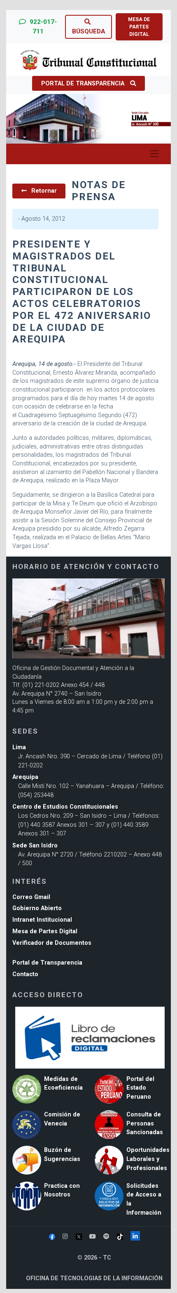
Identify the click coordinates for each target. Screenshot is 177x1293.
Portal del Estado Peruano (140, 1088)
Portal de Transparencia (82, 83)
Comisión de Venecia (62, 1119)
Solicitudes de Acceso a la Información (143, 1199)
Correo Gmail (31, 897)
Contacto (25, 974)
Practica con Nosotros (62, 1190)
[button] (18, 119)
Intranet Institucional (42, 919)
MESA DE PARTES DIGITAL (139, 27)
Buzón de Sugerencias (62, 1155)
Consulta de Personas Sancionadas (144, 1123)
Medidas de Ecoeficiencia (63, 1084)
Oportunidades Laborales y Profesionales (148, 1159)
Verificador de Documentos (51, 942)
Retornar (43, 190)
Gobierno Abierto (37, 908)
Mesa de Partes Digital (44, 931)
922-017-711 (42, 26)
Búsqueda (88, 31)
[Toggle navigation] (154, 153)
